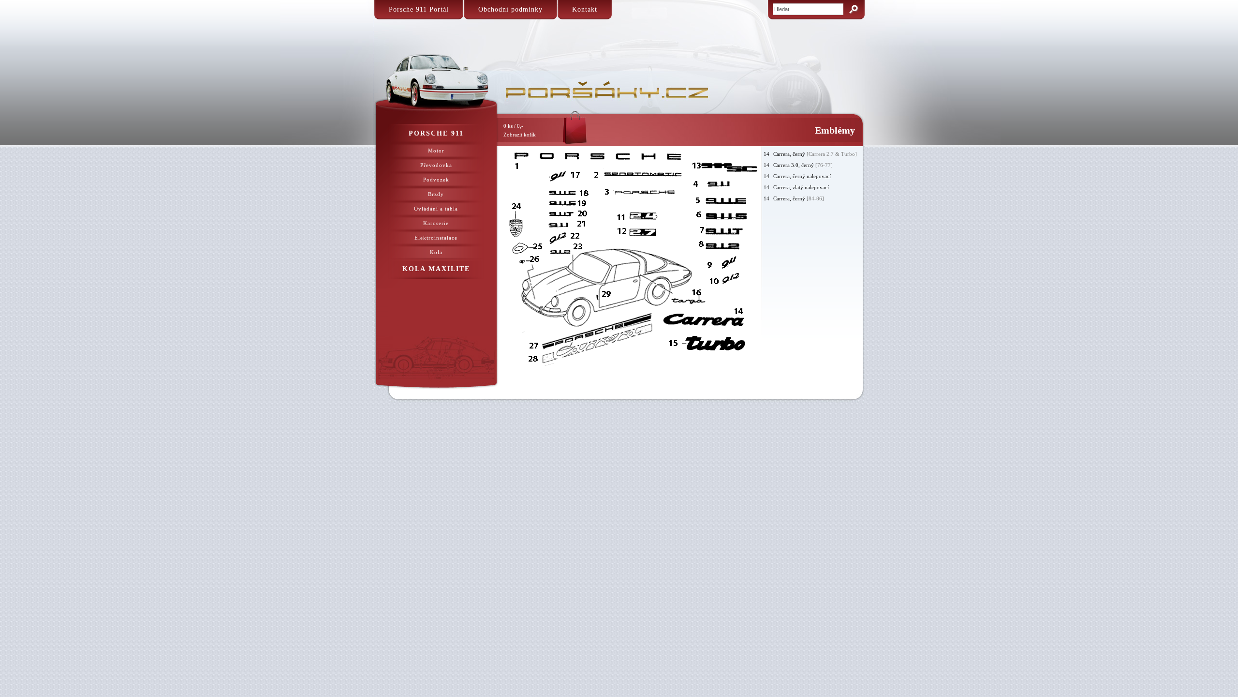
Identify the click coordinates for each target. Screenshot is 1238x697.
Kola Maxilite (436, 269)
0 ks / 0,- (519, 130)
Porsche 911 (436, 133)
